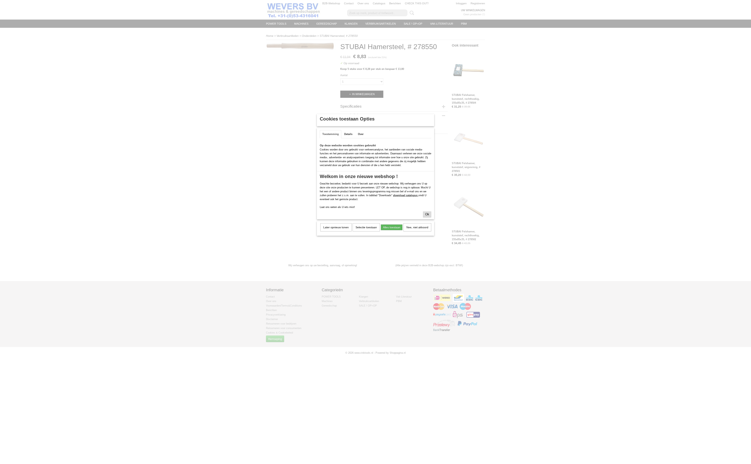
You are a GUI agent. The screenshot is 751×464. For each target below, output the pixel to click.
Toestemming (330, 134)
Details (348, 134)
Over (361, 134)
